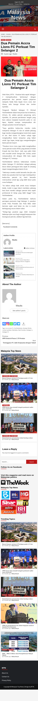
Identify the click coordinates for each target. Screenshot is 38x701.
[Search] (35, 29)
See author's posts (19, 310)
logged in (13, 453)
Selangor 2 (29, 330)
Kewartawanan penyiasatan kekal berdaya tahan (17, 438)
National (8, 40)
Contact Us (27, 4)
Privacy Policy (18, 4)
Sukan (3, 40)
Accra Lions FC (9, 328)
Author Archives (29, 248)
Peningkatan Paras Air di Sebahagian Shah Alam (24, 253)
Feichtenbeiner (18, 328)
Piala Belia (14, 330)
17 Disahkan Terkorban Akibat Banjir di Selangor (24, 275)
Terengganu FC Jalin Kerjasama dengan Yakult (19, 342)
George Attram (27, 328)
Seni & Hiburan (11, 263)
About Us (10, 4)
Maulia (15, 54)
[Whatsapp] (11, 322)
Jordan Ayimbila (6, 330)
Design (27, 687)
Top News (12, 278)
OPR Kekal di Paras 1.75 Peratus (13, 337)
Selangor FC (5, 332)
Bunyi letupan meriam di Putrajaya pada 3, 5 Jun (17, 378)
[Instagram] (7, 322)
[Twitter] (15, 322)
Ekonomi (12, 270)
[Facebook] (4, 322)
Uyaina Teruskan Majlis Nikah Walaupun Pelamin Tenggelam (22, 260)
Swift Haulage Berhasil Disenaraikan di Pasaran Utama (24, 268)
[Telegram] (18, 322)
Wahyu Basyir (15, 379)
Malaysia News (18, 15)
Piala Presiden (22, 330)
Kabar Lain (12, 256)
